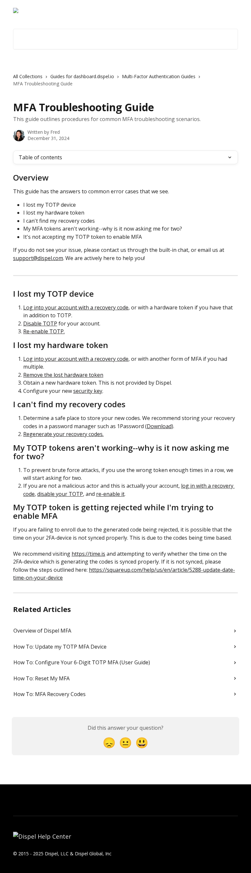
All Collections (27, 76)
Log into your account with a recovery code (75, 307)
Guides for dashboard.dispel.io (82, 76)
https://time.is (88, 553)
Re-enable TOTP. (44, 331)
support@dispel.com (38, 258)
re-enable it (110, 494)
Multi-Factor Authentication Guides (158, 76)
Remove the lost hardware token (63, 374)
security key (87, 390)
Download (159, 426)
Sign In (193, 10)
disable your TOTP (60, 494)
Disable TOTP (40, 323)
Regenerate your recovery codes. (63, 434)
